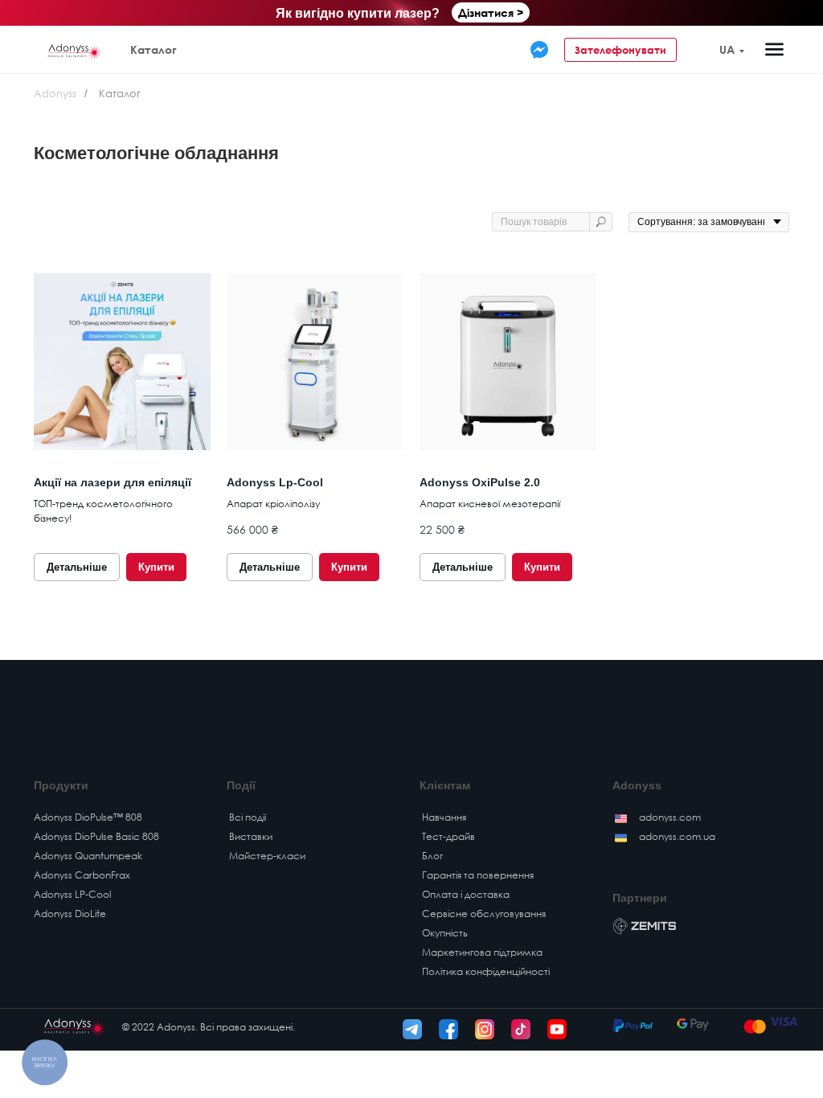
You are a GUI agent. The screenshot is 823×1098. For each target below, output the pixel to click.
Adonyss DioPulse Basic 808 (96, 836)
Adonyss (55, 93)
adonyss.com (670, 817)
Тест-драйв (448, 836)
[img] (539, 50)
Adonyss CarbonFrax (82, 875)
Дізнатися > (490, 12)
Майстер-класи (267, 856)
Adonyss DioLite (70, 913)
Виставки (250, 836)
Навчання (444, 817)
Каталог (153, 49)
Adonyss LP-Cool (72, 894)
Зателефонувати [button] (620, 49)
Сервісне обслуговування (484, 913)
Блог (432, 856)
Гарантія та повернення (478, 875)
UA (727, 49)
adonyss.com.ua (677, 836)
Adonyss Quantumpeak (88, 856)
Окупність (445, 933)
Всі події (247, 817)
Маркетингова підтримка (482, 952)
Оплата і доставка (466, 894)
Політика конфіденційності (486, 971)
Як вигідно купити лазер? (358, 13)
